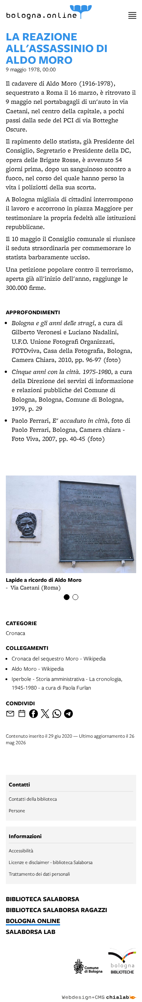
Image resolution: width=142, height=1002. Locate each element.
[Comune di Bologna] (88, 967)
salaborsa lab (30, 932)
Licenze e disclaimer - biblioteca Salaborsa (50, 862)
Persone (17, 810)
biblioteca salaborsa (42, 899)
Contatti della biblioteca (33, 799)
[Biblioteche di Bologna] (122, 962)
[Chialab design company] (99, 992)
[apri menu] (132, 15)
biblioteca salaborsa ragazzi (56, 910)
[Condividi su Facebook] (33, 713)
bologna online (33, 921)
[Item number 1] (67, 597)
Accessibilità (21, 850)
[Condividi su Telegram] (68, 713)
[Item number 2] (75, 597)
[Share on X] (45, 713)
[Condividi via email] (10, 713)
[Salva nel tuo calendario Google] (21, 713)
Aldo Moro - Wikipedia (38, 668)
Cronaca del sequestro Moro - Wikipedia (59, 658)
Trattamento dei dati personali (39, 874)
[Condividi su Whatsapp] (56, 713)
